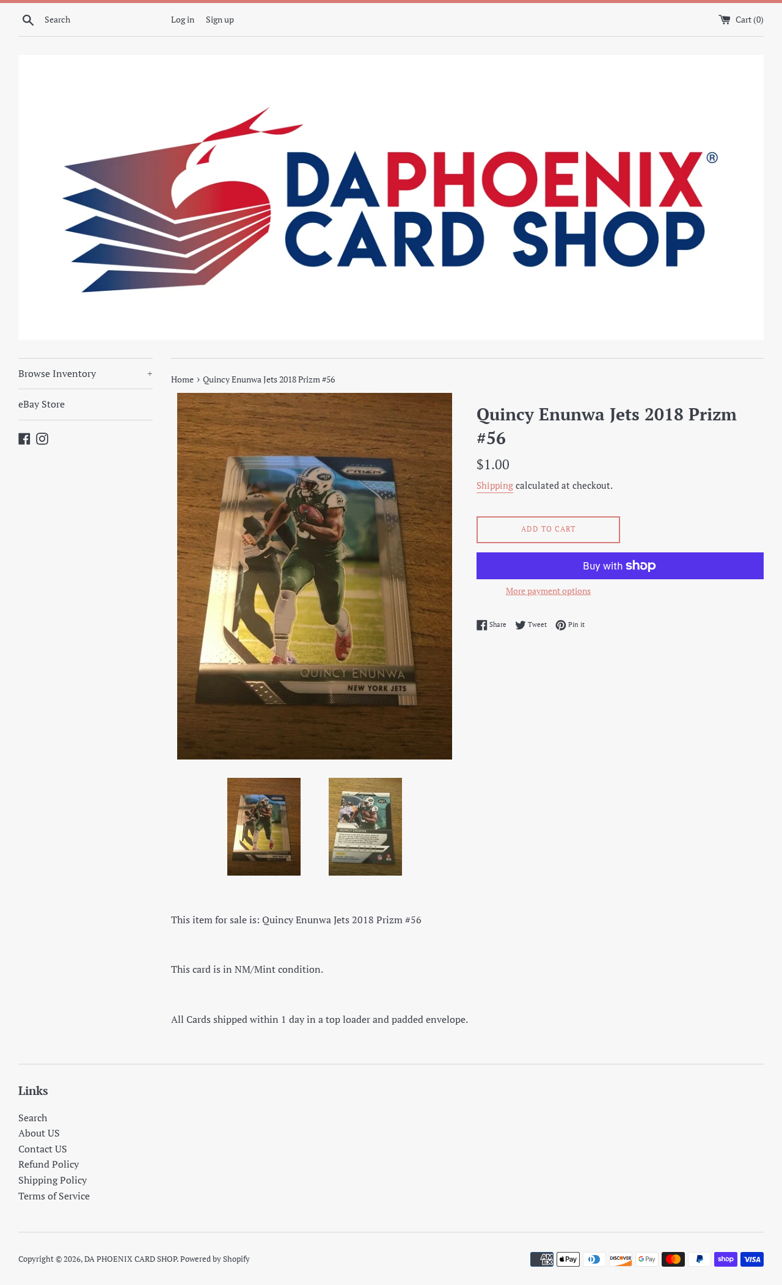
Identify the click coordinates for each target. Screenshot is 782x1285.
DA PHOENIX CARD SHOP (130, 1259)
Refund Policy (48, 1164)
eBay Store (41, 404)
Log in (182, 19)
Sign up (220, 19)
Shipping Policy (52, 1180)
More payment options (548, 590)
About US (39, 1133)
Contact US (42, 1148)
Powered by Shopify (215, 1259)
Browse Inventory (85, 373)
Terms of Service (54, 1196)
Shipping (495, 485)
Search (32, 1117)
